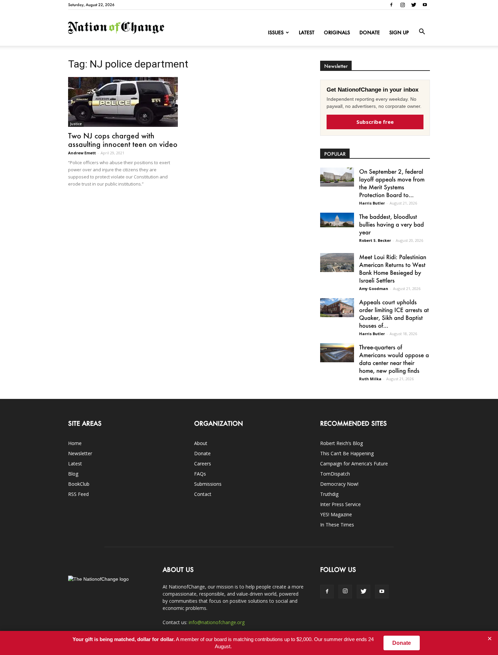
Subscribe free (375, 121)
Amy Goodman (373, 288)
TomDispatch (335, 473)
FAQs (200, 473)
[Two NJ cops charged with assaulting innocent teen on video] (123, 102)
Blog (73, 473)
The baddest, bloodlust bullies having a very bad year (391, 224)
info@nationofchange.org (217, 622)
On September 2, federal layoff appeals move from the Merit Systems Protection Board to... (391, 183)
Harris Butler (372, 203)
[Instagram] (402, 4)
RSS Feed (78, 494)
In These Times (337, 524)
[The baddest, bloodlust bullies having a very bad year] (337, 220)
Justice (76, 123)
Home (75, 443)
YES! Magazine (336, 514)
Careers (202, 463)
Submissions (208, 484)
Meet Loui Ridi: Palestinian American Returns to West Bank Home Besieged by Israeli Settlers (392, 268)
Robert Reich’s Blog (341, 443)
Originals (337, 32)
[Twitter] (414, 4)
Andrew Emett (82, 152)
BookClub (78, 484)
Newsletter (80, 453)
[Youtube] (425, 4)
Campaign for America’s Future (354, 463)
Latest (306, 32)
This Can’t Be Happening (347, 453)
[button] (422, 32)
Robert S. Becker (375, 240)
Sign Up (399, 32)
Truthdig (329, 494)
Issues (276, 32)
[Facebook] (391, 4)
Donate (369, 32)
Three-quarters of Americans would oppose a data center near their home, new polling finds (394, 358)
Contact (202, 494)
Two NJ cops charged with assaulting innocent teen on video (123, 140)
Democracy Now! (339, 484)
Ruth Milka (370, 378)
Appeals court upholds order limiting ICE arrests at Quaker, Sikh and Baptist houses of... (394, 313)
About (200, 443)
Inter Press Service (340, 504)
